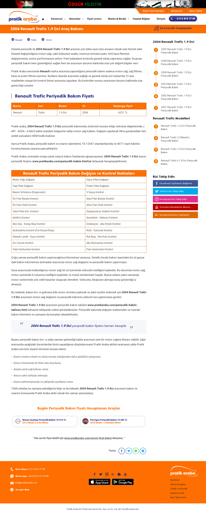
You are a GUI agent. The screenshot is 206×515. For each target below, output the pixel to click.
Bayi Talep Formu (178, 497)
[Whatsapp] (136, 451)
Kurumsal (56, 18)
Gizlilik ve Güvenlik (178, 488)
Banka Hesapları (177, 484)
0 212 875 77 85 (30, 469)
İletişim (161, 18)
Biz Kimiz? (175, 480)
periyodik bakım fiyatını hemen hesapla (78, 326)
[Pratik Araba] (183, 471)
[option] (45, 421)
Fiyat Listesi (94, 18)
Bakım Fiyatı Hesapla (153, 11)
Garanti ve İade (177, 493)
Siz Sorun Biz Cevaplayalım (176, 28)
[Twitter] (129, 451)
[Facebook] (121, 451)
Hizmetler (74, 18)
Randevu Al (176, 11)
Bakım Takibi (195, 11)
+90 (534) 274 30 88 (32, 476)
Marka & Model (117, 18)
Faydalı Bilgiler (141, 18)
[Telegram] (143, 451)
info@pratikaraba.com (26, 483)
